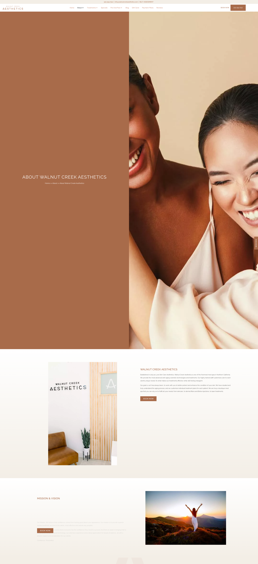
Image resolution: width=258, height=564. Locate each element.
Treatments (91, 8)
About (79, 8)
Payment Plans (147, 8)
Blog (127, 8)
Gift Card (135, 8)
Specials (104, 8)
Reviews (160, 8)
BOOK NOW (225, 8)
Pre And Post (116, 8)
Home (72, 8)
